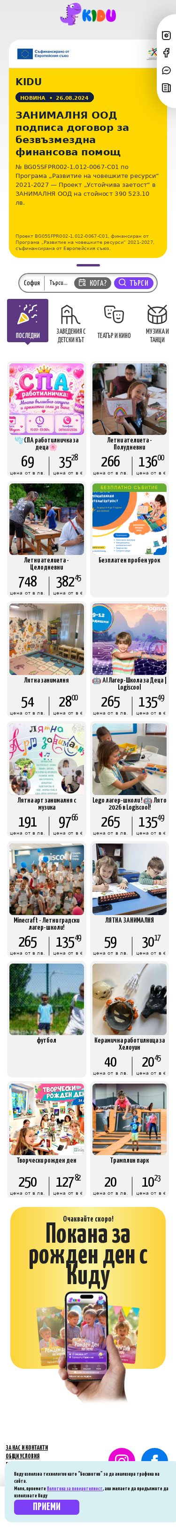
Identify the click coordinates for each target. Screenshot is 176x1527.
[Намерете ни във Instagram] (166, 35)
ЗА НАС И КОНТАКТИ (27, 1448)
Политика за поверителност (75, 1488)
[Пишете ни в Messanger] (166, 70)
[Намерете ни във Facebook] (166, 52)
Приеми (47, 1507)
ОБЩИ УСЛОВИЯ (22, 1457)
